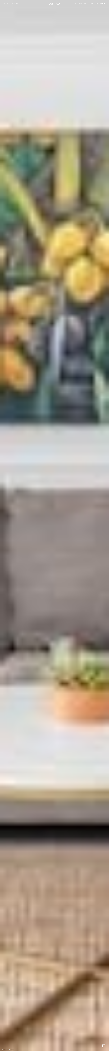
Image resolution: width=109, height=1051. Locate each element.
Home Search (78, 3)
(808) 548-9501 (100, 3)
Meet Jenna (15, 3)
